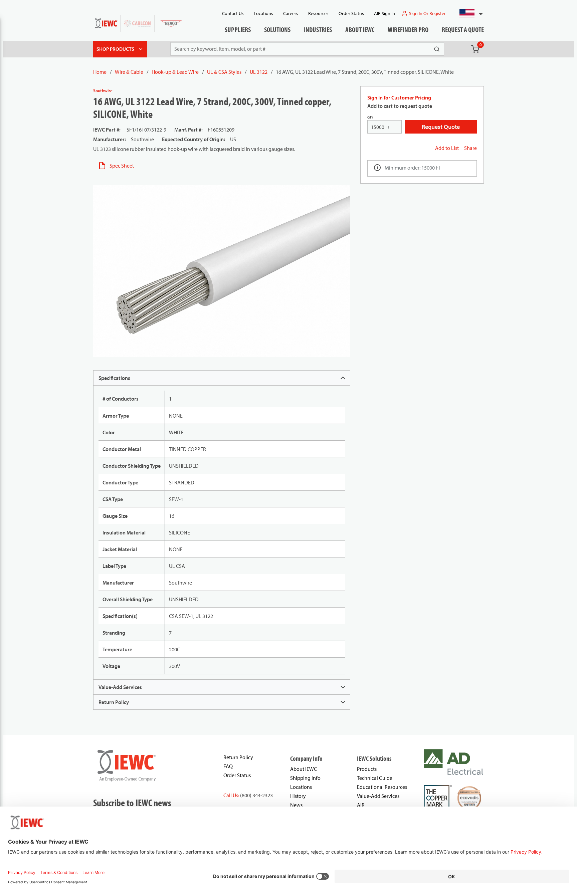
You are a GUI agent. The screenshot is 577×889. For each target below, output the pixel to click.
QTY (370, 117)
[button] (468, 13)
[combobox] (468, 13)
